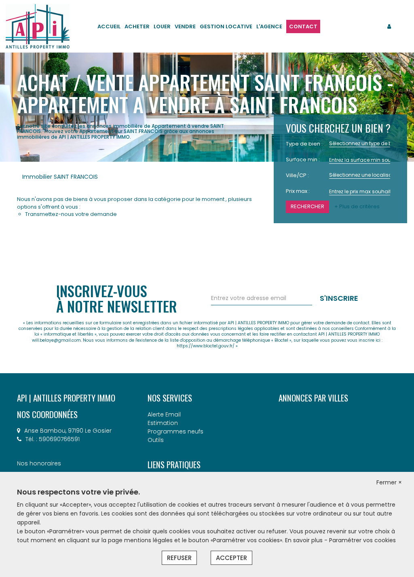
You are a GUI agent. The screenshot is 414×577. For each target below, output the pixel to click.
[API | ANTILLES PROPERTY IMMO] (37, 26)
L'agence (269, 26)
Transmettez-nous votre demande (71, 214)
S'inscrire (339, 298)
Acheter (137, 26)
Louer (162, 26)
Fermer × (389, 482)
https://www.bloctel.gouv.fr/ (205, 346)
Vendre (185, 26)
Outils (156, 440)
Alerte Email (164, 414)
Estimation (163, 423)
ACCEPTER (231, 558)
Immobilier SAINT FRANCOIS (60, 177)
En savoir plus (304, 540)
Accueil (108, 26)
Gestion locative (226, 26)
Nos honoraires (39, 463)
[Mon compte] (389, 26)
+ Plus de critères (357, 206)
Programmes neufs (175, 431)
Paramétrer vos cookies (362, 540)
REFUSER (179, 558)
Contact (303, 26)
